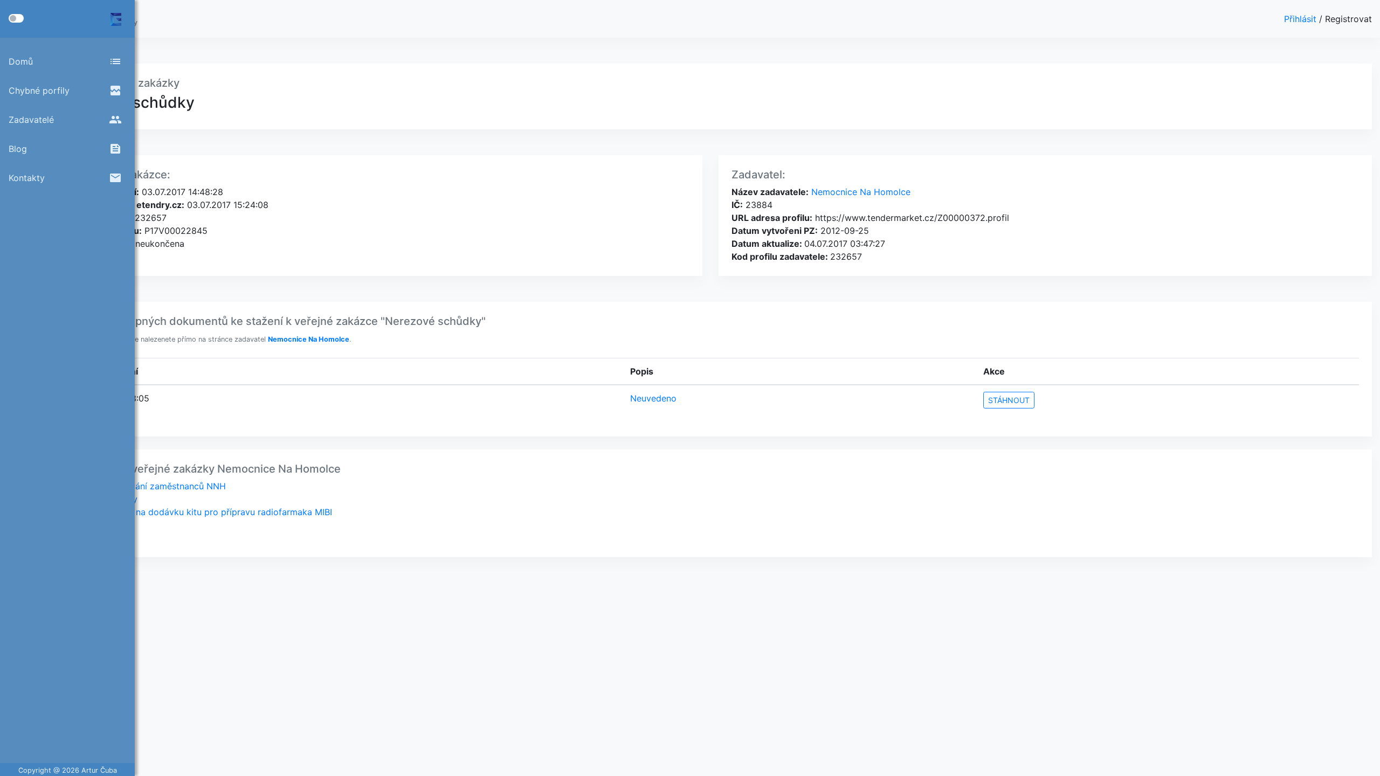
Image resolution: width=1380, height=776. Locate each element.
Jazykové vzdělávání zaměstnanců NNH (143, 486)
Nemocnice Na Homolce (859, 191)
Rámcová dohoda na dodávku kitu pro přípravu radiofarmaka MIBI (196, 512)
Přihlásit (1301, 18)
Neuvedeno (653, 398)
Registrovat (1348, 18)
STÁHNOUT (1009, 400)
